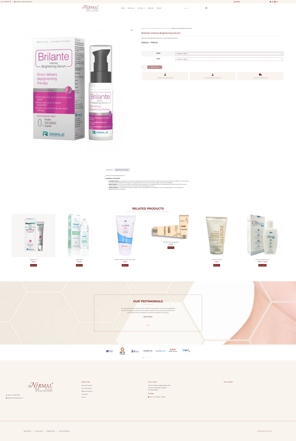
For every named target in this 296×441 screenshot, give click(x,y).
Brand (158, 58)
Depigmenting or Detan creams (161, 28)
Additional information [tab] (121, 170)
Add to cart (154, 67)
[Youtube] (275, 2)
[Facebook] (270, 2)
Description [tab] (109, 170)
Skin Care (130, 8)
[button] (131, 30)
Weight (158, 53)
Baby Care (151, 8)
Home (123, 8)
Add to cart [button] (33, 265)
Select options (262, 265)
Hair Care (140, 8)
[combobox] (192, 8)
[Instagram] (273, 2)
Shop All (159, 8)
